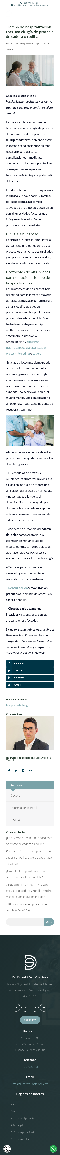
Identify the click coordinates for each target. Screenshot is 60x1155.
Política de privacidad (22, 1132)
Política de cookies (20, 1139)
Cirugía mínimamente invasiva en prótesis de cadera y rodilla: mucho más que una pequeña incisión (29, 891)
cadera (37, 353)
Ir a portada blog (17, 705)
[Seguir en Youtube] (44, 1008)
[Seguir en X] (25, 1008)
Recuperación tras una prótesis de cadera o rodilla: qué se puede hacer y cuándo (29, 857)
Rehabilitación (18, 588)
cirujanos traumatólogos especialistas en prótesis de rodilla (26, 347)
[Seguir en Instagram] (35, 1008)
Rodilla (15, 820)
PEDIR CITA (30, 1020)
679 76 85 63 (30, 3)
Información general (24, 808)
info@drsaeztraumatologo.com (30, 1083)
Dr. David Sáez (17, 43)
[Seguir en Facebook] (16, 1008)
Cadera (15, 795)
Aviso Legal (16, 1125)
